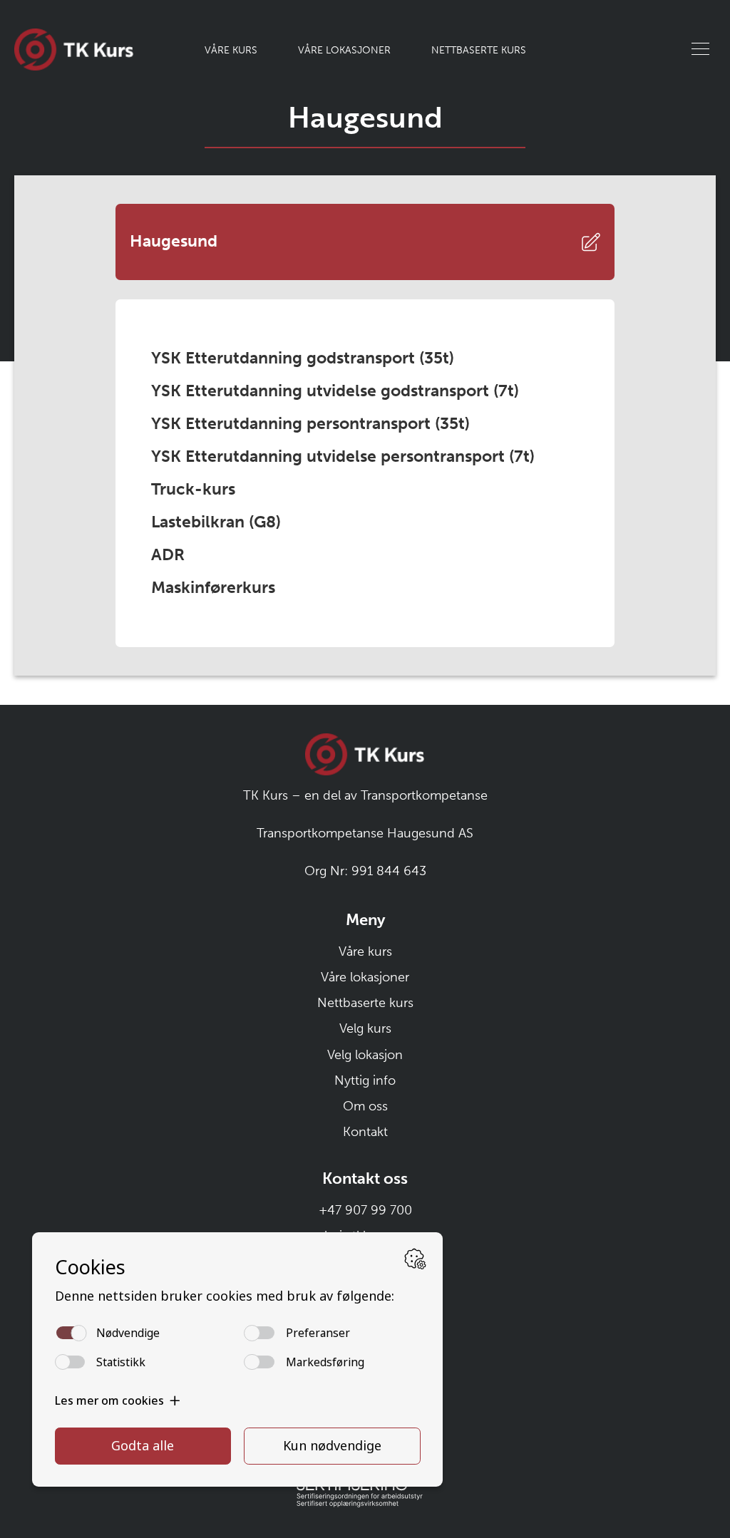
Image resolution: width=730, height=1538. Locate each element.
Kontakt (365, 1132)
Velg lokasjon (365, 1055)
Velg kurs (365, 1028)
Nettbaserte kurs (478, 49)
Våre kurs (231, 49)
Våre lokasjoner (344, 49)
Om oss (365, 1106)
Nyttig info (365, 1080)
